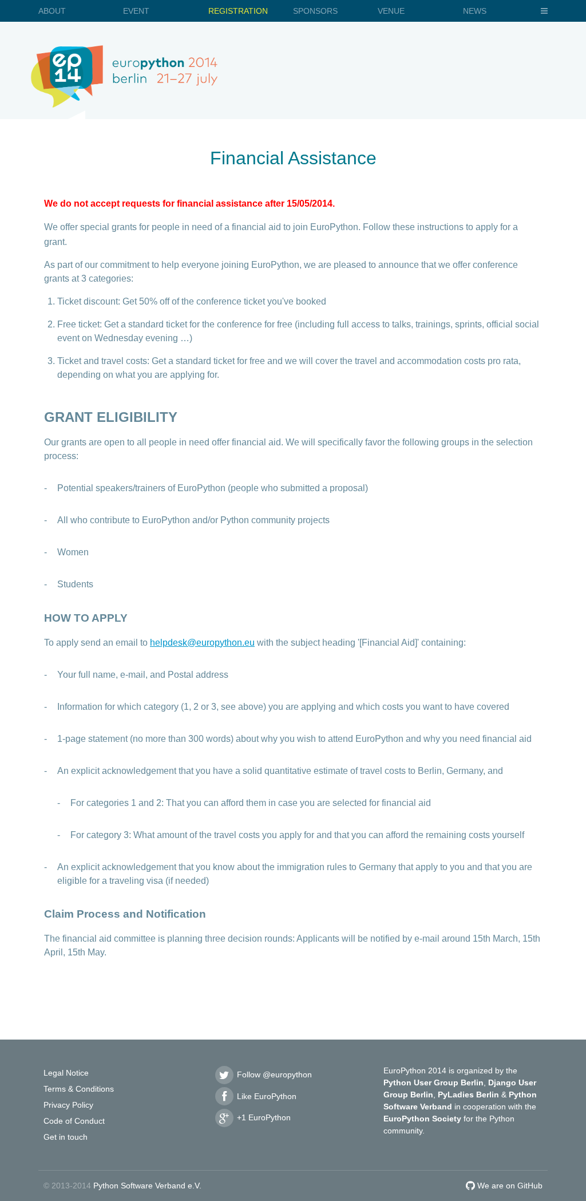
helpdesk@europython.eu (202, 642)
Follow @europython (273, 1074)
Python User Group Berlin (433, 1082)
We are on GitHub (509, 1185)
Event (136, 10)
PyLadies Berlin (468, 1094)
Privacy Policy (68, 1104)
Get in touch (65, 1136)
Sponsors (315, 10)
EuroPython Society (422, 1118)
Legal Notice (66, 1072)
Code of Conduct (74, 1120)
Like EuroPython (265, 1096)
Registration (238, 10)
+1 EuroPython (263, 1117)
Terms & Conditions (78, 1088)
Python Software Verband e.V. (147, 1185)
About (52, 10)
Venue (391, 10)
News (474, 10)
